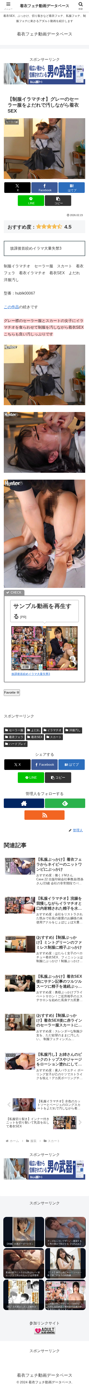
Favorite (10, 692)
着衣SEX (36, 737)
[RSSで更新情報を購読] (44, 815)
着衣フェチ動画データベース (44, 6)
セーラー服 (16, 730)
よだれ (35, 730)
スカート (55, 737)
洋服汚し (75, 730)
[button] (58, 200)
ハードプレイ (17, 744)
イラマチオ (54, 730)
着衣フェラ (16, 737)
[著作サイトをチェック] (24, 803)
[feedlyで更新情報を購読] (65, 803)
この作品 (11, 307)
